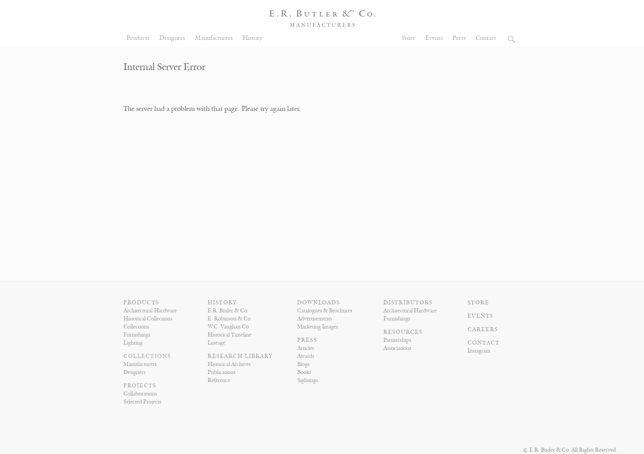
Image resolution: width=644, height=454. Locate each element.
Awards (305, 356)
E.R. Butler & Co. (228, 310)
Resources (403, 332)
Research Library (240, 356)
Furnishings (136, 334)
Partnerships (397, 340)
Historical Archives (229, 364)
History (253, 38)
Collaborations (140, 393)
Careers (483, 329)
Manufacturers (214, 38)
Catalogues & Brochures (324, 310)
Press (459, 38)
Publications (221, 372)
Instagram (479, 351)
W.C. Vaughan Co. (229, 326)
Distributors (408, 302)
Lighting (133, 342)
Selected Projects (142, 401)
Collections (136, 326)
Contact (486, 38)
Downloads (318, 302)
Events (434, 38)
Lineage (216, 342)
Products (138, 38)
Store (408, 38)
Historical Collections (147, 318)
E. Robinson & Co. (230, 318)
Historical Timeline (229, 334)
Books (304, 372)
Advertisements (314, 318)
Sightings (307, 380)
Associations (397, 348)
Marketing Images (317, 326)
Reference (219, 380)
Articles (305, 348)
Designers (172, 38)
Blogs (303, 364)
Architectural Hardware (150, 310)
